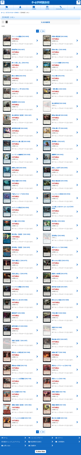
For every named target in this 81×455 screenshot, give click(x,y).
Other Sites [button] (41, 451)
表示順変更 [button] (46, 22)
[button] (2, 2)
